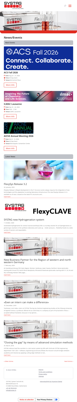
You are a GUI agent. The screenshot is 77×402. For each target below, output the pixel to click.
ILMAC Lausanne (13, 103)
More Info (10, 85)
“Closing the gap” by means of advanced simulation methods (38, 342)
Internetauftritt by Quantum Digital (51, 381)
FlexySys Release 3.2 (15, 184)
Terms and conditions (45, 372)
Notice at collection (27, 400)
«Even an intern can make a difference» (26, 302)
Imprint (41, 370)
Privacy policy (43, 374)
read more (7, 197)
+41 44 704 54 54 (11, 388)
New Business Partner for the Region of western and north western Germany (37, 261)
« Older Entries (8, 361)
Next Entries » (68, 361)
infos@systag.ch (11, 390)
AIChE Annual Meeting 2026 (18, 135)
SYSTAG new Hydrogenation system (24, 219)
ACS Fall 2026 (11, 72)
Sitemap (41, 376)
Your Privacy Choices (44, 400)
